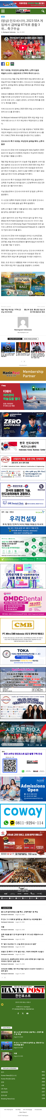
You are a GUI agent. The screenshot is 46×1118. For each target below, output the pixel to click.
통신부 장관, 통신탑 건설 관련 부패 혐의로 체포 (34, 310)
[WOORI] (23, 522)
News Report (23, 1112)
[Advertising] (23, 284)
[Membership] (23, 374)
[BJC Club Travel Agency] (23, 679)
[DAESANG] (23, 843)
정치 (3, 16)
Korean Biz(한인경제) (8, 1079)
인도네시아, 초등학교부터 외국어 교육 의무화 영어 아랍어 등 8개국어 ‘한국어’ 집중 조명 (38, 355)
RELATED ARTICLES (15, 339)
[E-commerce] (23, 576)
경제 (2, 1082)
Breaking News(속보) (8, 1099)
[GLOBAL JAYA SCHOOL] (23, 734)
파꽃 (2, 927)
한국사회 (4, 1095)
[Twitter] (23, 1013)
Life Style (4, 1089)
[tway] (23, 4)
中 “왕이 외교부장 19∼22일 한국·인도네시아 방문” (23, 354)
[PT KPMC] (23, 467)
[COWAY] (23, 816)
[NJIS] (23, 789)
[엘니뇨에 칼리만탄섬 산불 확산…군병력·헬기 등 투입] (6, 1035)
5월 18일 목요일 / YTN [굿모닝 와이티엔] (11, 310)
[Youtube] (28, 1013)
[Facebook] (18, 1013)
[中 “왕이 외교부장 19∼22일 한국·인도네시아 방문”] (23, 347)
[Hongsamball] (23, 424)
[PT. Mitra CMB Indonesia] (23, 631)
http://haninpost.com (23, 332)
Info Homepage (27, 1109)
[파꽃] (6, 1056)
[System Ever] (23, 549)
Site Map (18, 1109)
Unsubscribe (38, 1109)
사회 (2, 1085)
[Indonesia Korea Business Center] (23, 446)
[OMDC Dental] (23, 603)
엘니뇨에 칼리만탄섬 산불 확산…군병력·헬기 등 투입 (19, 912)
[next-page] (24, 361)
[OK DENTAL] (23, 495)
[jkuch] (23, 870)
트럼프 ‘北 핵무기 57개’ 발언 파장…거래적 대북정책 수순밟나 (22, 951)
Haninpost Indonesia (9, 32)
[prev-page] (22, 361)
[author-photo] (23, 322)
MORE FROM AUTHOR (30, 339)
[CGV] (23, 892)
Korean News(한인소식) (8, 1075)
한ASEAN (4, 1092)
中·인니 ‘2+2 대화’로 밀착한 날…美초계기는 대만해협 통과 (8, 355)
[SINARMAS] (23, 706)
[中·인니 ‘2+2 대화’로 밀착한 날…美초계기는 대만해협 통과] (8, 347)
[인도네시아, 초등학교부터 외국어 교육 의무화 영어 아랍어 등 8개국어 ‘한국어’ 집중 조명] (38, 347)
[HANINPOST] (23, 762)
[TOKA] (23, 655)
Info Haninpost (8, 1109)
